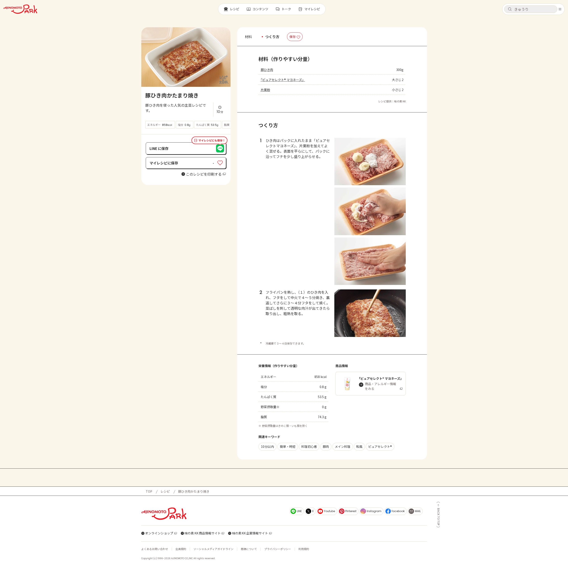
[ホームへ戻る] (20, 9)
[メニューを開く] (560, 9)
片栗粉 (265, 89)
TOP (149, 491)
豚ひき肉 (267, 69)
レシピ (165, 491)
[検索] (509, 9)
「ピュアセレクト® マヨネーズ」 (283, 79)
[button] (530, 9)
